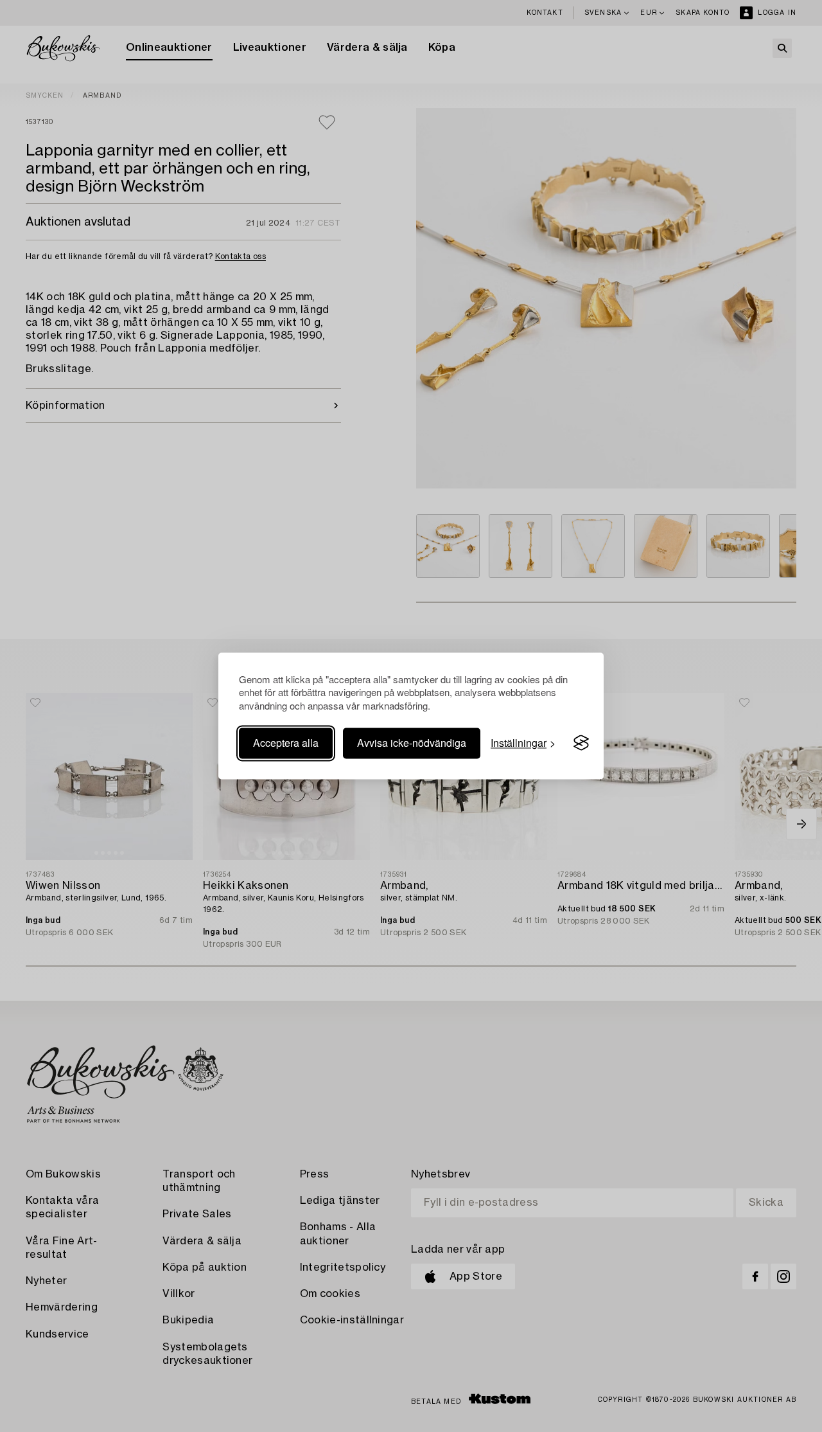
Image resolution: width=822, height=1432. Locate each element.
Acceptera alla (286, 742)
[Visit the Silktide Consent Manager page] (581, 743)
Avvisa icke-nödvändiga (411, 742)
